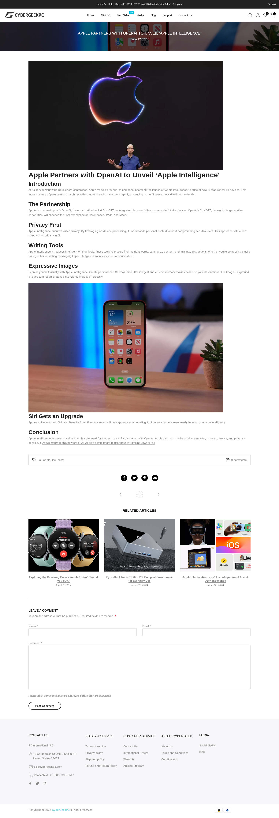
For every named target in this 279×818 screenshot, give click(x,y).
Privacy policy (94, 752)
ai (40, 459)
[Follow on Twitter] (37, 783)
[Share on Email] (155, 478)
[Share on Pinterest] (144, 478)
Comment (35, 643)
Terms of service (95, 746)
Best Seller (125, 15)
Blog (153, 15)
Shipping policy (95, 759)
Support (167, 15)
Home (90, 15)
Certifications (169, 759)
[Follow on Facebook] (30, 783)
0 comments (239, 459)
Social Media (207, 745)
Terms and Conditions (174, 752)
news (61, 459)
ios (54, 459)
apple (46, 459)
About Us (167, 746)
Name (33, 626)
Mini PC (105, 15)
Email (146, 626)
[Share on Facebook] (124, 478)
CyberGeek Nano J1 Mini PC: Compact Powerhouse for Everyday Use (139, 579)
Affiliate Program (133, 765)
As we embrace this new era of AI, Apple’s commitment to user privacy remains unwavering (98, 442)
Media (140, 15)
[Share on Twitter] (134, 478)
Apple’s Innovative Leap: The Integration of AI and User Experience (215, 579)
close (8, 4)
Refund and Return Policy (101, 765)
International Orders (135, 752)
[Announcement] (139, 4)
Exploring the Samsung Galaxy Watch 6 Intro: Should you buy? (63, 579)
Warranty (129, 759)
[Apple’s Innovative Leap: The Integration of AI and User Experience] (120, 495)
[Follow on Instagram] (44, 783)
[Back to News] (139, 495)
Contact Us (185, 15)
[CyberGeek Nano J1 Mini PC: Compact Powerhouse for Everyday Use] (158, 495)
